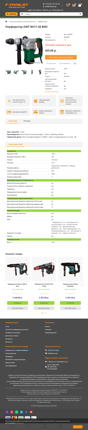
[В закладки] (27, 259)
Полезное (49, 322)
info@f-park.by (50, 6)
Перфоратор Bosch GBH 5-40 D (17, 285)
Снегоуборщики (11, 366)
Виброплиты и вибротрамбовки (16, 350)
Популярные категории (16, 346)
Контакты (8, 342)
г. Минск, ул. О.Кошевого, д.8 (57, 362)
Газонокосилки (10, 353)
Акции (47, 326)
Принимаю (77, 427)
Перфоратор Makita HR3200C (70, 285)
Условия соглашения (12, 333)
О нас (7, 326)
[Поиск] (80, 14)
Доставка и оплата (12, 336)
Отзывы (27, 121)
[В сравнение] (27, 263)
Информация (11, 322)
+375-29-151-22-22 (52, 4)
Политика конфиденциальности (16, 329)
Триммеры (9, 356)
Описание (13, 121)
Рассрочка (9, 339)
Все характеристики (51, 91)
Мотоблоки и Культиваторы (15, 359)
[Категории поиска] (22, 14)
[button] (6, 284)
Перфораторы (42, 21)
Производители (50, 333)
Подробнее (20, 423)
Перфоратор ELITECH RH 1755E (44, 285)
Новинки (48, 329)
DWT (65, 40)
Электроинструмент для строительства (22, 21)
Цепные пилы (10, 363)
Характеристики (16, 144)
